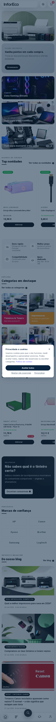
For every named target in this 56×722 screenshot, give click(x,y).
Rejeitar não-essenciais (21, 373)
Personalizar (39, 373)
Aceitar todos (28, 368)
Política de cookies (24, 362)
